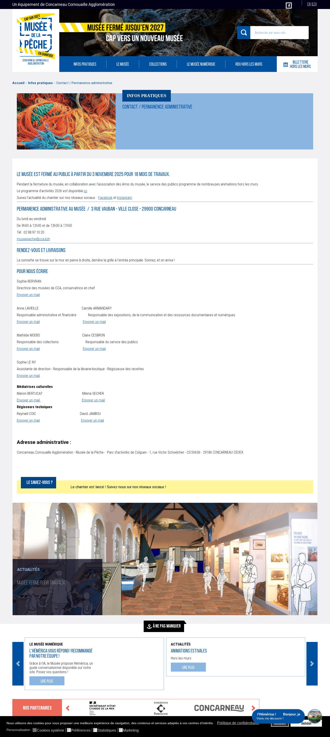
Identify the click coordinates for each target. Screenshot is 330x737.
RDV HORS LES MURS (248, 64)
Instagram (124, 198)
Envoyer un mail (28, 295)
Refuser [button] (280, 723)
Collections (158, 64)
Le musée (123, 64)
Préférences (80, 730)
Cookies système (50, 730)
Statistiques (106, 730)
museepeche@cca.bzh (33, 239)
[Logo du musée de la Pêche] (35, 40)
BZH (314, 4)
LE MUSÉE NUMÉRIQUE (201, 64)
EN (309, 4)
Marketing (131, 730)
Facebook (105, 198)
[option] (165, 559)
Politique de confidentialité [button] (238, 723)
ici (85, 191)
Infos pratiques (85, 64)
